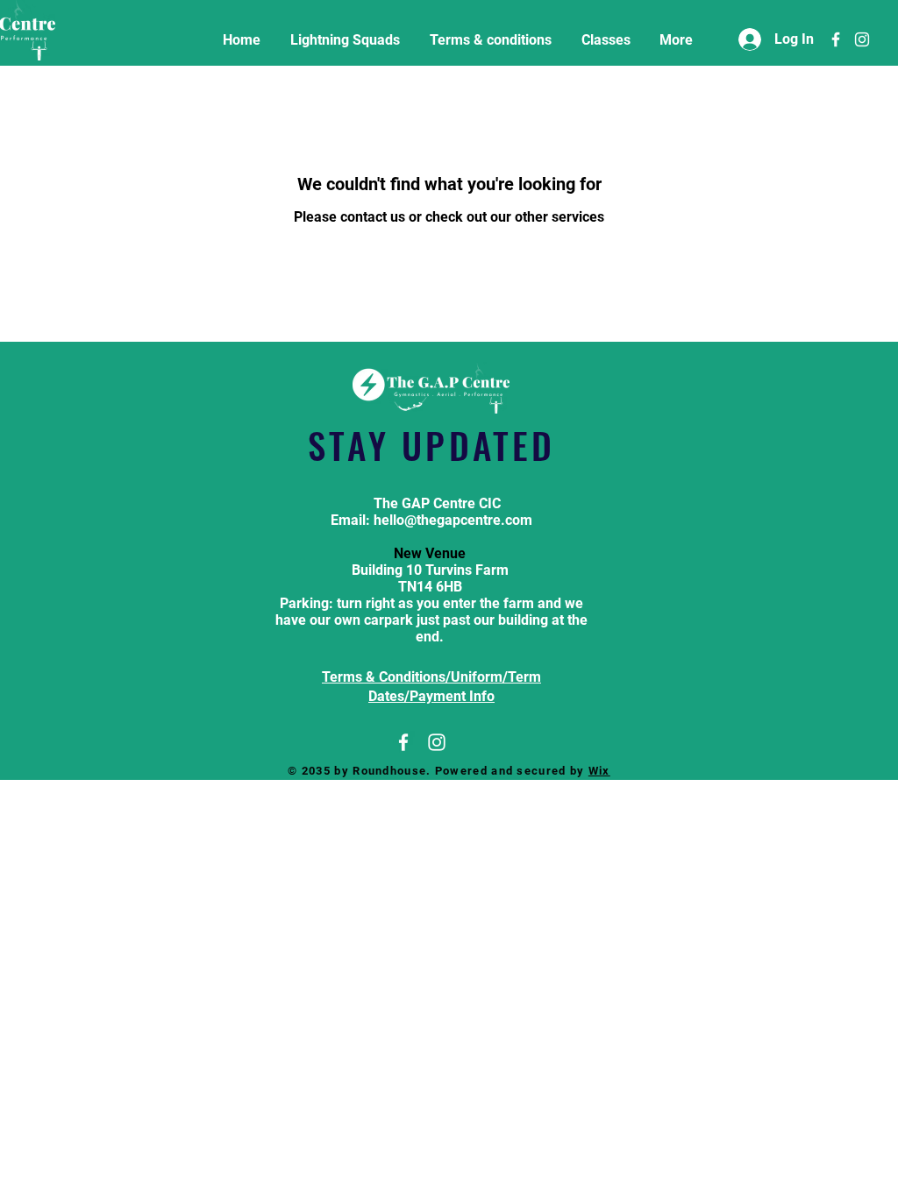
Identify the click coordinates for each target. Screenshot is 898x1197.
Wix (599, 770)
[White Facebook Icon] (835, 39)
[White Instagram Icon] (862, 39)
